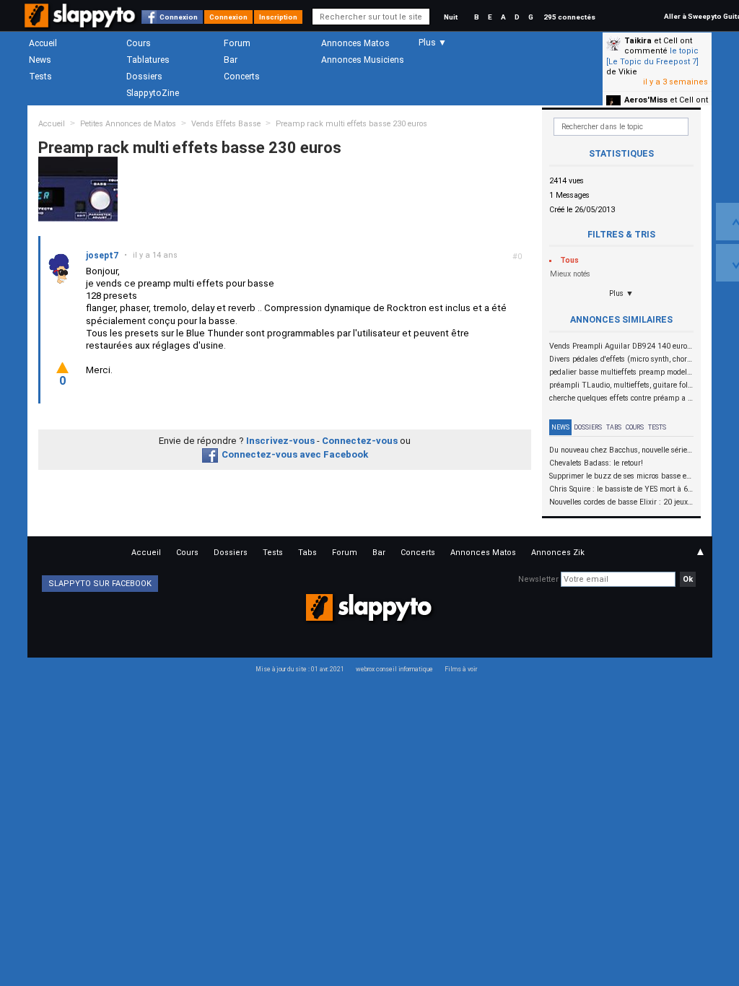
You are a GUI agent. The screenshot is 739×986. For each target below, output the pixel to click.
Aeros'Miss (646, 100)
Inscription (278, 17)
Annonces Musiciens (362, 60)
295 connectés (569, 17)
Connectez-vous (360, 440)
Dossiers (144, 76)
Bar (230, 60)
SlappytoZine (152, 93)
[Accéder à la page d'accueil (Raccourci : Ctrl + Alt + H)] (81, 22)
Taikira (638, 40)
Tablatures (148, 60)
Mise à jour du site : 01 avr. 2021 (299, 669)
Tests (40, 76)
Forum (237, 43)
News (40, 60)
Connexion (178, 17)
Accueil (43, 43)
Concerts (242, 76)
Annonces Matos (355, 43)
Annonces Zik (558, 552)
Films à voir (461, 669)
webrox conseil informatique (394, 669)
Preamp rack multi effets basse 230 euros (351, 123)
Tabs (613, 427)
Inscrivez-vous (280, 440)
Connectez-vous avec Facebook (295, 454)
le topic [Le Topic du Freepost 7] (652, 56)
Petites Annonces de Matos (128, 123)
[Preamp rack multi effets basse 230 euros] (78, 188)
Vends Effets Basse (226, 123)
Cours (138, 43)
